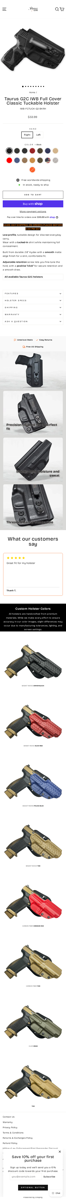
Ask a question (16, 321)
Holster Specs (16, 300)
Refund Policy (10, 1143)
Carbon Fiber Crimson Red (9, 160)
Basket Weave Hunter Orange (32, 170)
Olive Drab (40, 160)
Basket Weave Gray (55, 160)
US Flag (48, 160)
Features (12, 293)
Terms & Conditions (13, 1132)
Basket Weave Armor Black (24, 151)
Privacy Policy (10, 1127)
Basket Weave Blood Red (32, 151)
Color (33, 144)
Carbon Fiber (17, 151)
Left (38, 134)
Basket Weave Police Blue (48, 151)
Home (32, 92)
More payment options (33, 211)
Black (9, 151)
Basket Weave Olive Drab (40, 151)
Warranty (12, 314)
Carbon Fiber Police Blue (17, 160)
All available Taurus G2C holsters (23, 276)
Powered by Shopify (33, 1197)
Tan (32, 160)
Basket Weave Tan (55, 151)
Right (27, 134)
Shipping (11, 307)
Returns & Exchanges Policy (18, 1138)
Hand (33, 129)
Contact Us (9, 1116)
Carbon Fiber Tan (24, 160)
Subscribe (49, 1176)
